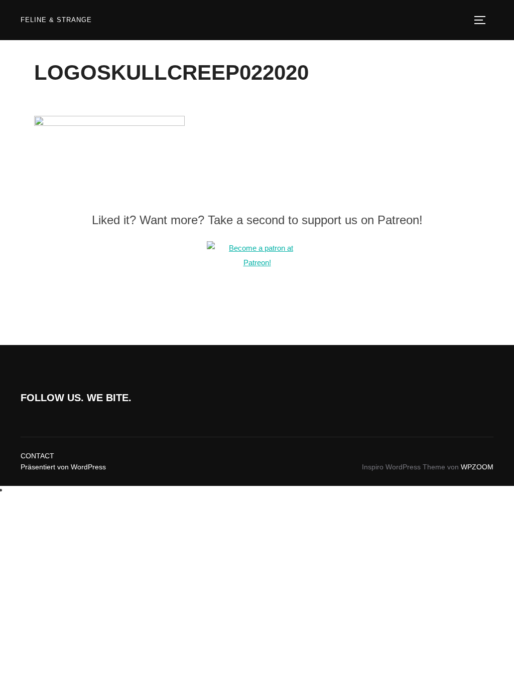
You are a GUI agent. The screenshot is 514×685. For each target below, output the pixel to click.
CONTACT (37, 456)
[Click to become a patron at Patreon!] (257, 262)
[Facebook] (11, 489)
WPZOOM (477, 467)
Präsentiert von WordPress (63, 467)
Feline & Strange (56, 20)
